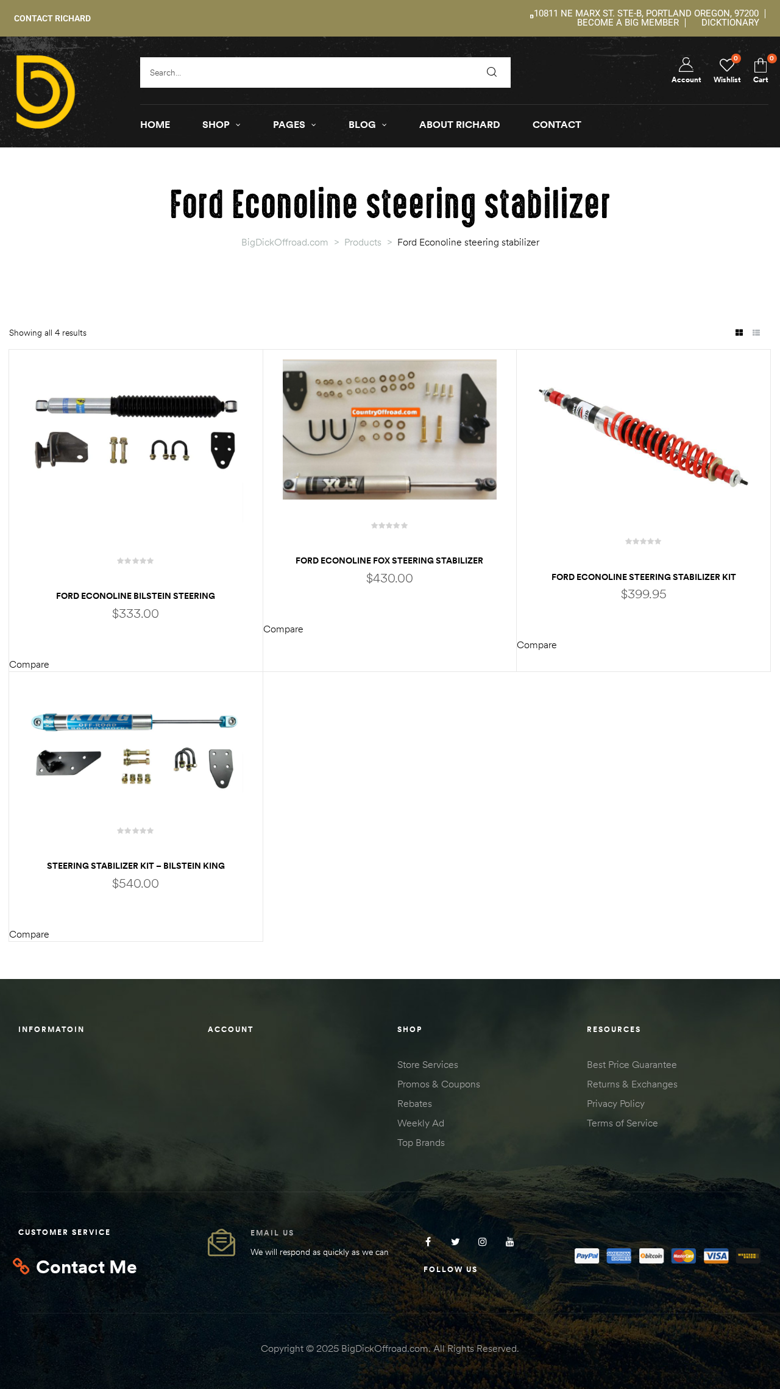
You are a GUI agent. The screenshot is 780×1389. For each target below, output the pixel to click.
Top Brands (421, 1142)
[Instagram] (482, 1241)
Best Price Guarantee (632, 1064)
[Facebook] (428, 1241)
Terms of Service (622, 1123)
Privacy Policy (616, 1103)
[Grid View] (738, 333)
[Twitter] (455, 1241)
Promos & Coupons (438, 1084)
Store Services (427, 1064)
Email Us (272, 1232)
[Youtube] (510, 1241)
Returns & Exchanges (632, 1084)
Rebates (414, 1103)
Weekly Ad (420, 1123)
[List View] (756, 333)
